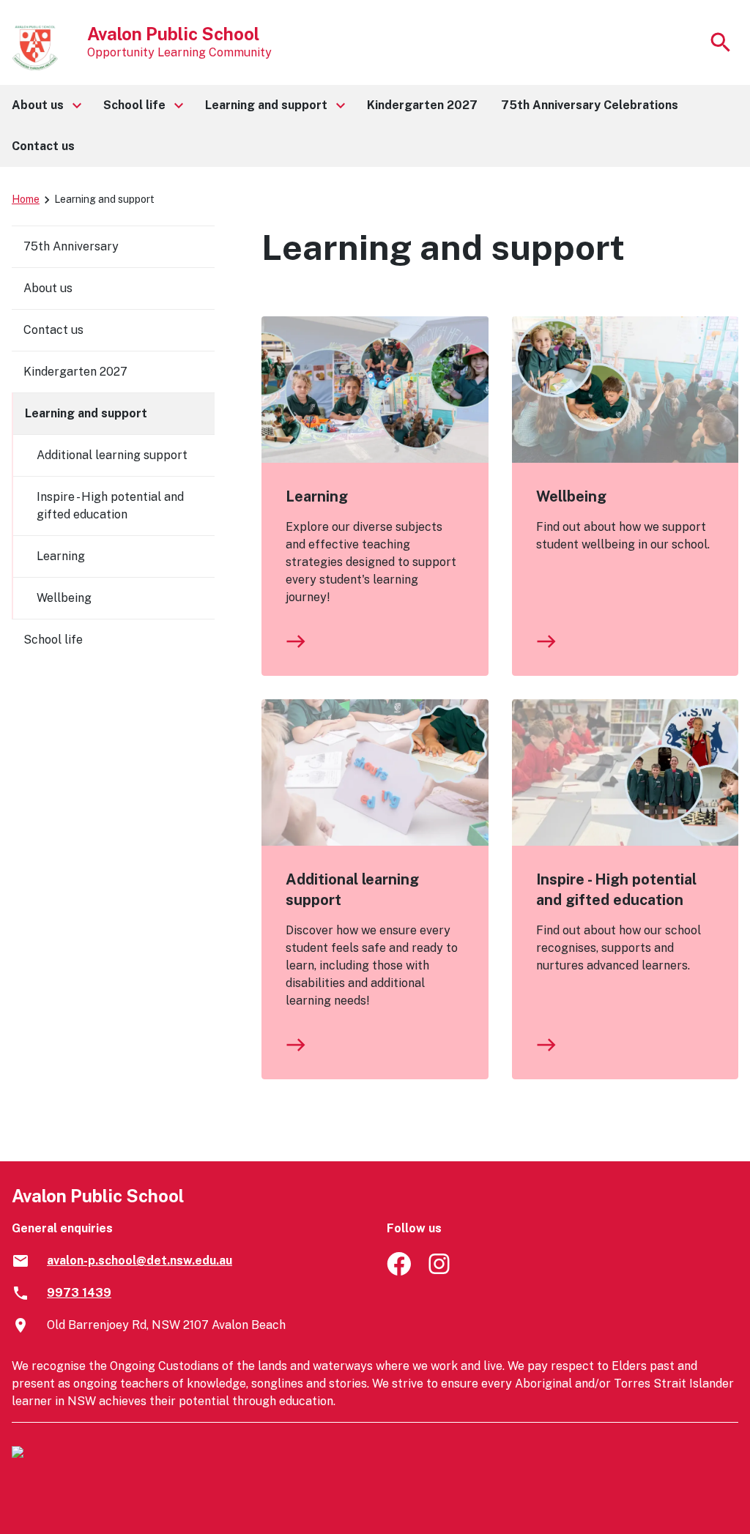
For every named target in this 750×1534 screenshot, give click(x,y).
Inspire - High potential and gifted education (616, 890)
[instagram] (440, 1271)
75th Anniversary (71, 246)
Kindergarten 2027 (75, 372)
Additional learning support (352, 890)
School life (53, 640)
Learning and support (86, 413)
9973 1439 (79, 1293)
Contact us (53, 330)
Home (26, 199)
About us (48, 288)
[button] (46, 105)
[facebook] (399, 1271)
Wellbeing (571, 496)
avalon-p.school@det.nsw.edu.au (139, 1260)
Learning (317, 496)
